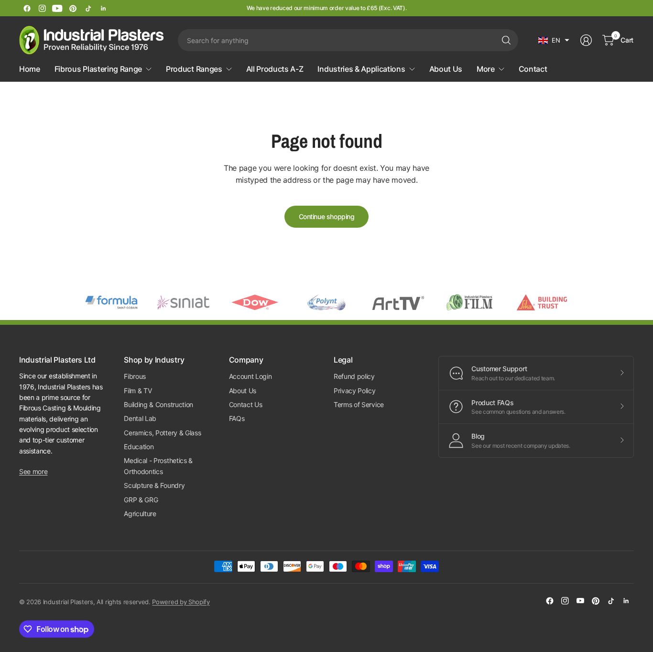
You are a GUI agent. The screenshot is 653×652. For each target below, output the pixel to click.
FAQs (237, 418)
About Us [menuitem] (445, 69)
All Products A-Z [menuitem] (275, 69)
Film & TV (138, 391)
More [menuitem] (486, 69)
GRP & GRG (141, 500)
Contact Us (245, 404)
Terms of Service (359, 404)
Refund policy (354, 376)
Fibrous (135, 376)
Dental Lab (140, 418)
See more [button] (33, 471)
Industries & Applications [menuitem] (361, 69)
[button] (554, 40)
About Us (242, 391)
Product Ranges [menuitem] (194, 69)
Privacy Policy (355, 391)
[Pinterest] (72, 8)
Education (138, 446)
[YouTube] (57, 8)
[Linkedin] (103, 8)
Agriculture (140, 513)
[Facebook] (26, 8)
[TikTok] (88, 8)
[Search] (506, 40)
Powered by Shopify (180, 602)
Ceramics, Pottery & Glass (162, 433)
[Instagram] (42, 8)
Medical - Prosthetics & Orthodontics (158, 465)
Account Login (250, 376)
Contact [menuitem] (533, 69)
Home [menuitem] (29, 69)
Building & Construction (158, 404)
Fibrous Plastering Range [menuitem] (98, 69)
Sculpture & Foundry (154, 485)
